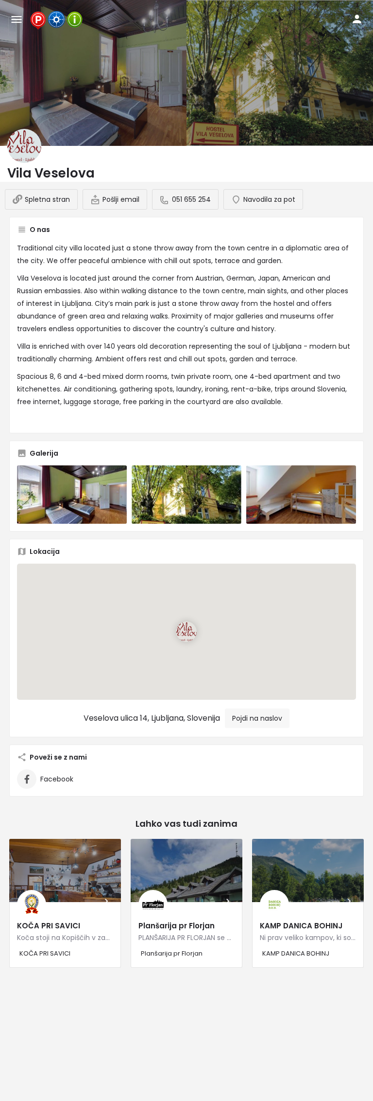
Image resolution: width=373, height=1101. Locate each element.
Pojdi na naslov (257, 718)
